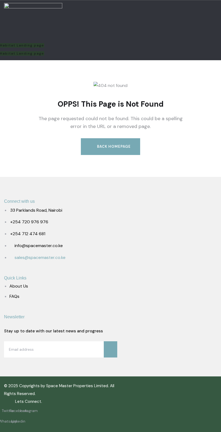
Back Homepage (113, 146)
